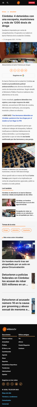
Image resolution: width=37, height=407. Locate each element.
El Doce (4, 12)
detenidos (15, 230)
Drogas (6, 230)
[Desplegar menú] (3, 3)
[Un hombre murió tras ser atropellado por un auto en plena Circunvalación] (18, 250)
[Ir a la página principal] (18, 2)
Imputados (26, 230)
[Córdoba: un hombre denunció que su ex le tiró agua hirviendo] (8, 202)
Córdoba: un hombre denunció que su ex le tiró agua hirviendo (25, 202)
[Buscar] (7, 2)
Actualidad (13, 12)
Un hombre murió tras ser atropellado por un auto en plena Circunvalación (16, 264)
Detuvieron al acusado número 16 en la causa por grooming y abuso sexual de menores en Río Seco (16, 306)
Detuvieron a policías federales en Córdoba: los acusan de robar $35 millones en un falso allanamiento (16, 281)
